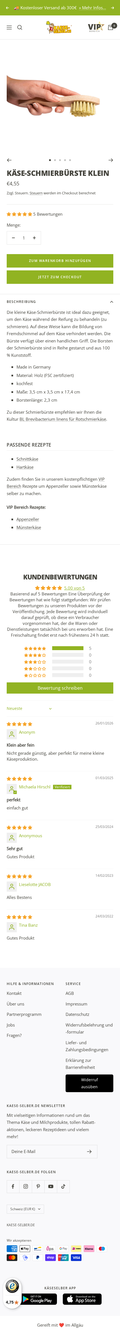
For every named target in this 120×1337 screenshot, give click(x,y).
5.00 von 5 (74, 588)
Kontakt (14, 993)
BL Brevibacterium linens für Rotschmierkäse (63, 419)
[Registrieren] (89, 1152)
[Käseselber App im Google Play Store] (37, 1299)
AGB (70, 993)
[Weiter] (111, 160)
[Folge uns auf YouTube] (50, 1186)
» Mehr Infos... (92, 7)
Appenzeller (27, 519)
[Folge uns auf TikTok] (63, 1186)
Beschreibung (21, 301)
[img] (19, 724)
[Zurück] (9, 160)
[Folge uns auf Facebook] (13, 1186)
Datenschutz (77, 1014)
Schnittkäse (27, 459)
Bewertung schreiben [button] (60, 688)
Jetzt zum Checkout (60, 277)
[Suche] (19, 27)
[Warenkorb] (110, 27)
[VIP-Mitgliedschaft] (91, 26)
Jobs (11, 1025)
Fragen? (14, 1035)
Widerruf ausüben (89, 1083)
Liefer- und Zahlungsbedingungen (87, 1046)
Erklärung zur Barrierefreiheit (80, 1063)
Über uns (15, 1004)
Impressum (76, 1004)
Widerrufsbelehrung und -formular (89, 1028)
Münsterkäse (28, 527)
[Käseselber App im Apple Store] (82, 1299)
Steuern (36, 192)
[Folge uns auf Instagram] (25, 1186)
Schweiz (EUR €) (22, 1209)
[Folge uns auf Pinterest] (38, 1186)
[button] (20, 214)
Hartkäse (24, 467)
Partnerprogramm (24, 1014)
